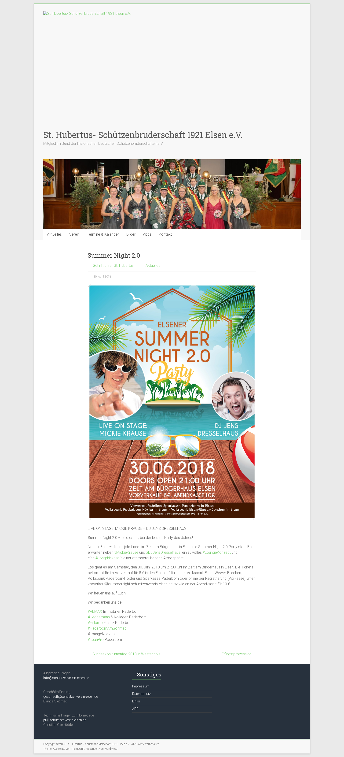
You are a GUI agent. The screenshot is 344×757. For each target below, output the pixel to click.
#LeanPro (96, 639)
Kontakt (165, 234)
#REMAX (95, 611)
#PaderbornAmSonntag (107, 628)
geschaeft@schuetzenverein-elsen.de (70, 696)
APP (135, 709)
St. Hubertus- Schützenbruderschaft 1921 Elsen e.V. (143, 134)
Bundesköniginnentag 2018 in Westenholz (124, 654)
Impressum (140, 686)
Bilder (130, 234)
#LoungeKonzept (217, 552)
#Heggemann (99, 617)
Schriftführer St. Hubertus (113, 265)
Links (136, 701)
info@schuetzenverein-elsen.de (66, 678)
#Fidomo (95, 622)
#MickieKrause (126, 552)
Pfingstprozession (239, 654)
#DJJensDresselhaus (163, 552)
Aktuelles (54, 234)
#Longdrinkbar (107, 558)
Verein (74, 234)
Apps (147, 234)
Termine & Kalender (103, 234)
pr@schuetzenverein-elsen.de (64, 720)
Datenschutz (141, 694)
